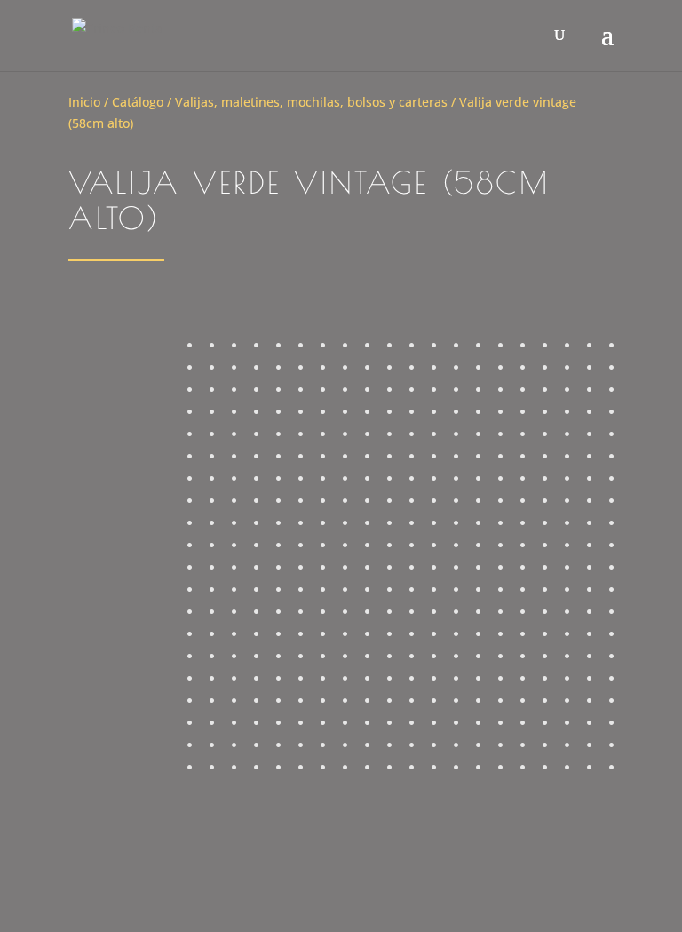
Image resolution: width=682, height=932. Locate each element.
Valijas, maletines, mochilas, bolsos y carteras (311, 101)
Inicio (84, 101)
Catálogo (137, 101)
